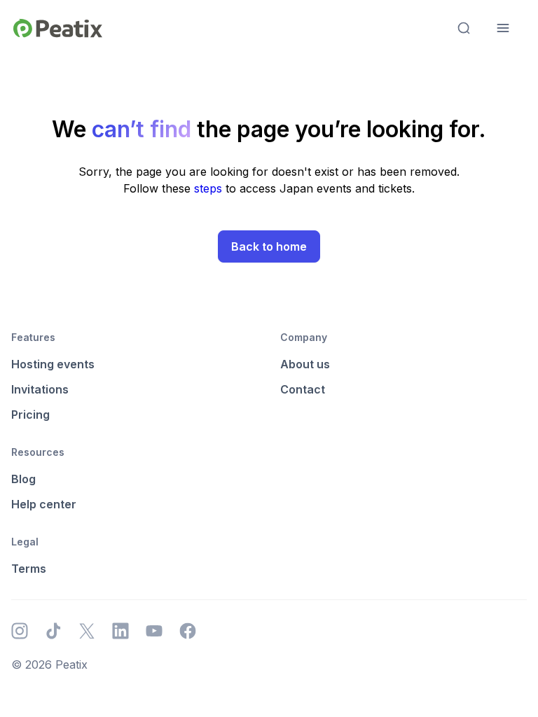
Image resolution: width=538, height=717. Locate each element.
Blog (23, 479)
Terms (28, 569)
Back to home (269, 246)
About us (305, 364)
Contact (302, 389)
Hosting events (53, 364)
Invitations (40, 389)
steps (210, 188)
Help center (43, 504)
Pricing (30, 415)
